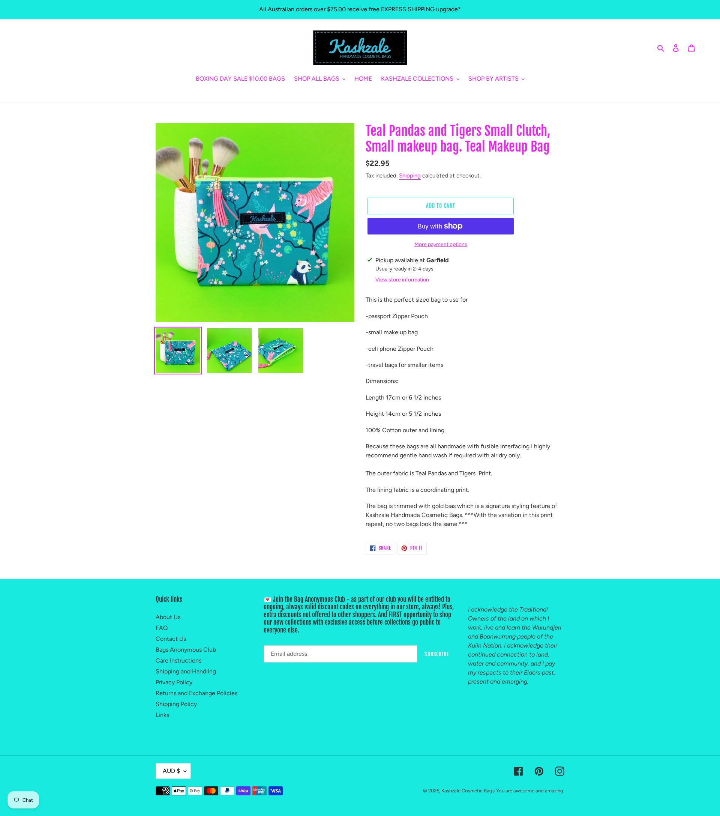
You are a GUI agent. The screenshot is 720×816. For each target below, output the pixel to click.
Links (162, 714)
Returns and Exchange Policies (196, 693)
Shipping (410, 175)
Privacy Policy (174, 682)
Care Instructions (178, 660)
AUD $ (171, 770)
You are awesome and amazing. (530, 790)
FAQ (162, 627)
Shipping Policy (176, 704)
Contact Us (171, 638)
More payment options (440, 244)
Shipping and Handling (186, 671)
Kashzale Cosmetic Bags (468, 790)
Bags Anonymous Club (186, 649)
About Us (168, 617)
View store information (402, 280)
